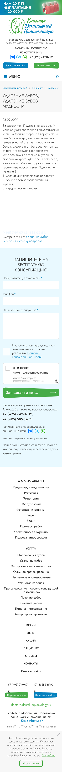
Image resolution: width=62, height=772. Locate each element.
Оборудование (31, 504)
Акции (31, 641)
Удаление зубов (37, 237)
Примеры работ (31, 526)
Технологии (31, 498)
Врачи (31, 520)
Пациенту (37, 88)
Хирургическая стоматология (31, 566)
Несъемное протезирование (31, 577)
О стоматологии (31, 481)
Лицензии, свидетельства (31, 487)
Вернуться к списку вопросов (22, 241)
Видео (31, 515)
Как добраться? (32, 720)
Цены (31, 633)
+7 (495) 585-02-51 (17, 419)
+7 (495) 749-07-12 (41, 57)
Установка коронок (31, 583)
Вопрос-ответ (54, 88)
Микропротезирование (31, 614)
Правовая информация (31, 537)
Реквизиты (31, 493)
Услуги (31, 549)
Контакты (31, 664)
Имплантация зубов (31, 555)
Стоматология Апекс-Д (15, 88)
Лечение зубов (31, 597)
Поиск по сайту (31, 671)
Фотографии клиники (31, 509)
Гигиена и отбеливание (31, 608)
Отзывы (31, 656)
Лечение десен (31, 603)
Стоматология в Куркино (31, 532)
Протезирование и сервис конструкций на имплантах (31, 590)
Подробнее (48, 755)
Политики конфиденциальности (27, 355)
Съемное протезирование (31, 571)
